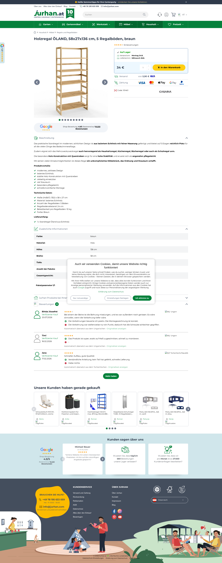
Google (81, 287)
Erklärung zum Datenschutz (111, 292)
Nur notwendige (80, 298)
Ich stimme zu (142, 298)
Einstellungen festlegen (117, 298)
